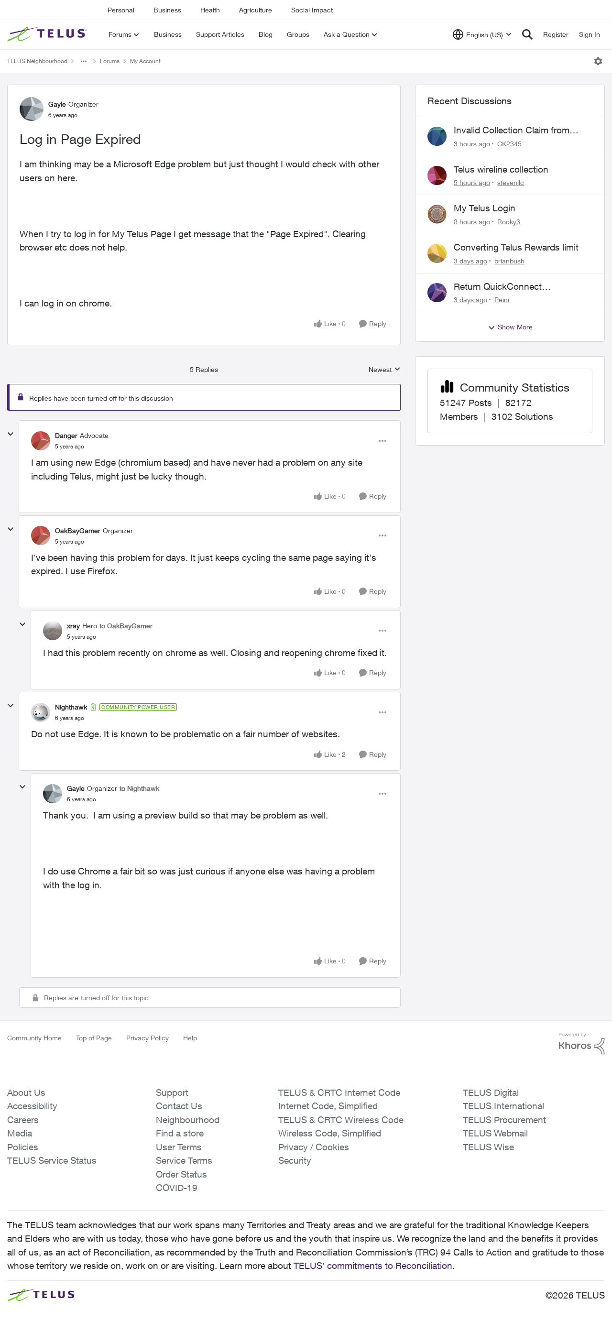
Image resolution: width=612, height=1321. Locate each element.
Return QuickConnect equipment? (498, 287)
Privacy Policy (147, 1038)
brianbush (509, 261)
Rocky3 (508, 222)
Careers (23, 1119)
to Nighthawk (139, 788)
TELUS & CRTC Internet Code (339, 1092)
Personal (121, 10)
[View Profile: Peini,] (437, 292)
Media (19, 1133)
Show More (515, 327)
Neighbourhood (187, 1119)
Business (167, 10)
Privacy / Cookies (313, 1147)
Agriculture (255, 10)
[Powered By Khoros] (582, 1044)
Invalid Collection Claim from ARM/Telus (511, 130)
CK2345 (509, 144)
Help (190, 1038)
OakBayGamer (77, 530)
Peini (501, 299)
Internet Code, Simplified (328, 1106)
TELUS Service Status (52, 1160)
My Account (145, 61)
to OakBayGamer (126, 626)
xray (73, 626)
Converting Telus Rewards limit (516, 247)
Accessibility (32, 1106)
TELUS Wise (488, 1147)
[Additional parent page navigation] (83, 61)
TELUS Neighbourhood (37, 61)
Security (294, 1160)
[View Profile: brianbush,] (437, 253)
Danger (66, 435)
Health (210, 10)
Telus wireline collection (501, 169)
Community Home (34, 1038)
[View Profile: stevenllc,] (437, 175)
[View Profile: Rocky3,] (437, 214)
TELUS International (503, 1106)
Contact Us (179, 1106)
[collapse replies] (10, 434)
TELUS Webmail (495, 1133)
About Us (26, 1092)
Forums (110, 61)
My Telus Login (484, 208)
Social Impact (312, 10)
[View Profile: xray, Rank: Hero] (52, 630)
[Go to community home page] (48, 34)
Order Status (181, 1174)
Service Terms (184, 1160)
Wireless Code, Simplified (329, 1133)
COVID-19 (176, 1187)
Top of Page (94, 1038)
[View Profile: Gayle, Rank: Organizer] (32, 109)
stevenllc (510, 182)
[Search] (527, 34)
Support (172, 1092)
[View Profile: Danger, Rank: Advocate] (40, 440)
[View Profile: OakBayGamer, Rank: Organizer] (40, 535)
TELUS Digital (491, 1092)
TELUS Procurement (504, 1119)
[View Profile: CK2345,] (437, 136)
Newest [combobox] (385, 369)
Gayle (57, 104)
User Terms (179, 1147)
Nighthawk (71, 707)
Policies (22, 1147)
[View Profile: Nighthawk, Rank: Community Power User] (40, 712)
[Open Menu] (598, 61)
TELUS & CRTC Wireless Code (341, 1119)
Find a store (180, 1133)
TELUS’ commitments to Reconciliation (373, 1265)
